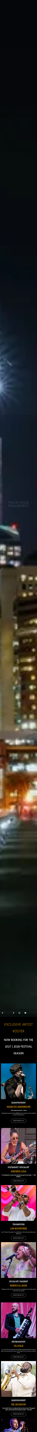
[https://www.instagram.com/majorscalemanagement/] (19, 1013)
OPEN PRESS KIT (18, 1121)
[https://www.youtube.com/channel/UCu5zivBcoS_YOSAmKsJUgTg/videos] (25, 1013)
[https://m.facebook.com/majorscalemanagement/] (13, 1013)
